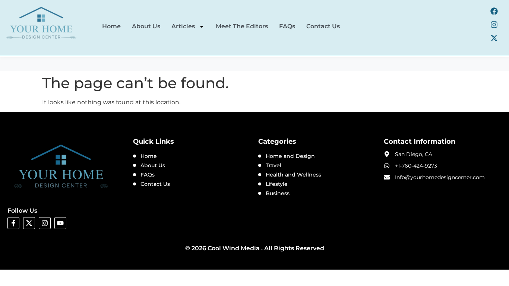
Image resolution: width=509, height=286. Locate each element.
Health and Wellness (293, 174)
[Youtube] (60, 223)
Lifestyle (277, 184)
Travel (273, 165)
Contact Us (323, 26)
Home (111, 26)
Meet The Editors (242, 26)
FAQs (287, 26)
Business (278, 193)
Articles (183, 26)
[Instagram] (494, 24)
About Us (146, 26)
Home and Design (290, 156)
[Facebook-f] (13, 223)
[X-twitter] (494, 38)
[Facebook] (494, 11)
